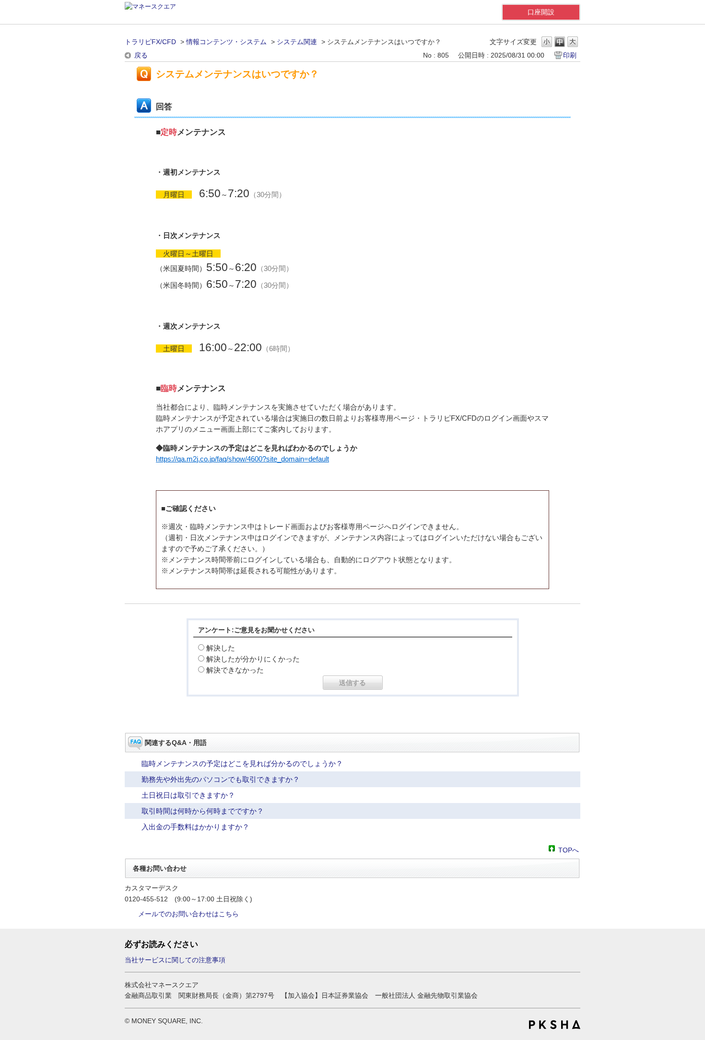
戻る (141, 55)
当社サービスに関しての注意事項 (175, 960)
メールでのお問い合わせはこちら (188, 914)
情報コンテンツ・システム (226, 42)
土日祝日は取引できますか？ (188, 795)
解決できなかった (235, 670)
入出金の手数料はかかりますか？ (195, 827)
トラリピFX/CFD (150, 42)
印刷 (569, 55)
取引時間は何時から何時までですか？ (202, 811)
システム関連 (297, 42)
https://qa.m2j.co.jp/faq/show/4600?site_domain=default (242, 459)
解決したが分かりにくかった (253, 659)
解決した (220, 648)
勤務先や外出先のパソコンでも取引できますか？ (220, 779)
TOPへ (568, 849)
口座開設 (541, 12)
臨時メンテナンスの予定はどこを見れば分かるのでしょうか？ (242, 763)
